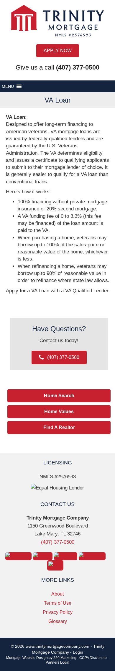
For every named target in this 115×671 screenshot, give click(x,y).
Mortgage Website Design (27, 658)
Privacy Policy (58, 612)
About (57, 593)
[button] (57, 50)
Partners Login (57, 662)
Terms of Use (57, 603)
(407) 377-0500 (57, 542)
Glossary (57, 621)
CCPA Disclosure (93, 658)
